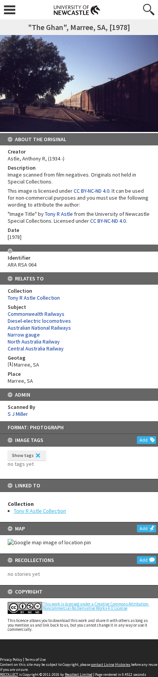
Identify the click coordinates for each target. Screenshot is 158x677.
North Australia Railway (34, 341)
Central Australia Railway (36, 348)
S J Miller (18, 413)
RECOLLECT (9, 674)
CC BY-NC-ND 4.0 (91, 190)
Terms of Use (35, 659)
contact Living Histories (110, 664)
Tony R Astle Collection (40, 510)
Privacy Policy (11, 659)
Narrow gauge (24, 334)
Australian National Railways (39, 327)
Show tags (23, 455)
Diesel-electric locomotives (39, 320)
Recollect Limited (78, 674)
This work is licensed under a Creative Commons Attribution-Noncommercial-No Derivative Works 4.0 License (96, 606)
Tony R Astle (59, 213)
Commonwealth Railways (36, 313)
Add (144, 440)
